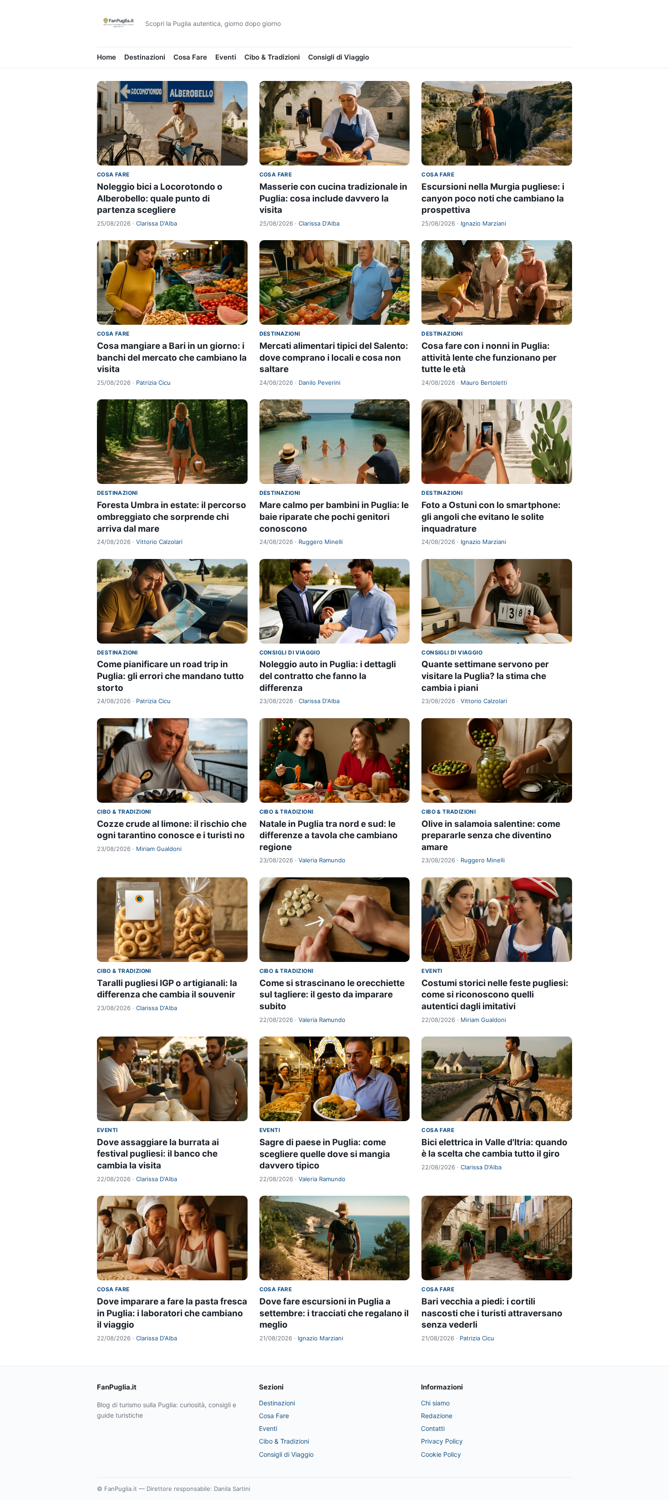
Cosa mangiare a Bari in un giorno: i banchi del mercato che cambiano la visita (172, 357)
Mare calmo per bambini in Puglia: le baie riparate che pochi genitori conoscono (334, 517)
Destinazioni (144, 57)
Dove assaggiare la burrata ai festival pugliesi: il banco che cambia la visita (158, 1154)
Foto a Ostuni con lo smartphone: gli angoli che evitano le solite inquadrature (491, 517)
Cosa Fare (190, 57)
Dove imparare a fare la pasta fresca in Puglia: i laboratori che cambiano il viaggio (172, 1313)
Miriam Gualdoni (159, 848)
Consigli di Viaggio (338, 57)
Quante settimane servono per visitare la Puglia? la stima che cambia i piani (485, 676)
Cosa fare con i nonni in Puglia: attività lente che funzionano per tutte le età (489, 357)
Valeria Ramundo (322, 860)
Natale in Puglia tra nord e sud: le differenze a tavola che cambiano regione (328, 835)
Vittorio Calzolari (159, 541)
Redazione (436, 1415)
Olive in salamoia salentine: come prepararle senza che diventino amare (490, 835)
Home (106, 57)
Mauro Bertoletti (484, 382)
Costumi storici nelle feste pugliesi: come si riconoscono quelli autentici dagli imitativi (494, 995)
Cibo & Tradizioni (272, 57)
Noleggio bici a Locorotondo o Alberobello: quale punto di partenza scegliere (160, 198)
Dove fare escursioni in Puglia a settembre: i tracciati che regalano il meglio (334, 1313)
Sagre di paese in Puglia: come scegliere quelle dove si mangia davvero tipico (324, 1154)
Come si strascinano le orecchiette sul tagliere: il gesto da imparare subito (332, 995)
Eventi (225, 57)
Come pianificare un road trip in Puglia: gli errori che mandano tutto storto (170, 676)
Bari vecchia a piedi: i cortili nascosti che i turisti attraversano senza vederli (492, 1313)
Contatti (433, 1428)
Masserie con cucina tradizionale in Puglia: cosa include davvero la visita (333, 198)
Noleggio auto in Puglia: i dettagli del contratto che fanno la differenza (327, 676)
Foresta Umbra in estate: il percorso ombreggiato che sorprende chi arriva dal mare (171, 517)
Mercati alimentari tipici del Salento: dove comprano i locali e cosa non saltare (333, 357)
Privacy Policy (442, 1441)
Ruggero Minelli (321, 541)
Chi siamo (435, 1403)
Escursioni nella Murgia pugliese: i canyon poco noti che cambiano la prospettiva (492, 198)
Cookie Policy (441, 1454)
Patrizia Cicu (153, 382)
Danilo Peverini (319, 382)
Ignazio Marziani (483, 223)
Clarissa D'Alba (156, 223)
